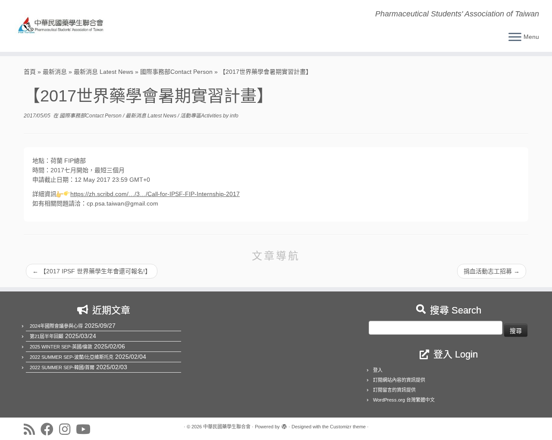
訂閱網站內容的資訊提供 (399, 380)
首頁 (30, 71)
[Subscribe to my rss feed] (32, 429)
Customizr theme (348, 426)
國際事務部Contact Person (176, 71)
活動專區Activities (201, 116)
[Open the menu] (514, 37)
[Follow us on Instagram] (67, 429)
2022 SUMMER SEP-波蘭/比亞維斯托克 (71, 357)
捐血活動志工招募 (492, 271)
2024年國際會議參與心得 (56, 326)
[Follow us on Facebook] (50, 429)
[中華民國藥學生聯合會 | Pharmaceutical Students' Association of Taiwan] (63, 25)
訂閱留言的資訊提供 (394, 390)
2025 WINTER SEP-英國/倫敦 (61, 346)
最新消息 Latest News (103, 71)
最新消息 (55, 71)
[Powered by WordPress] (284, 425)
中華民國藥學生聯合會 (227, 426)
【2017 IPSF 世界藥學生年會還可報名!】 (91, 271)
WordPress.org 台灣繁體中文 (404, 399)
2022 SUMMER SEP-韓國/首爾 (62, 367)
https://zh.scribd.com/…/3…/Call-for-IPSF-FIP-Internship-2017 (155, 193)
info (234, 116)
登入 (378, 370)
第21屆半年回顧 (46, 336)
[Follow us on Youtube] (86, 429)
